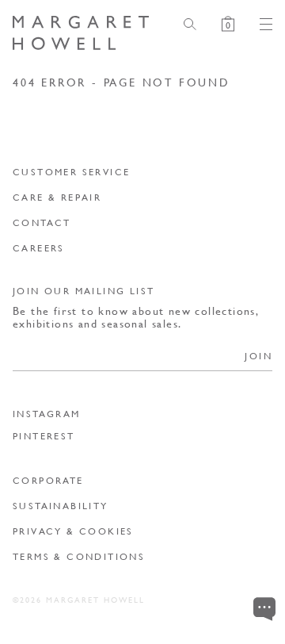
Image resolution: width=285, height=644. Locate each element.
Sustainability (60, 506)
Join (258, 356)
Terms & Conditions (79, 556)
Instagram (47, 414)
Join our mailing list (83, 291)
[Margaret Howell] (81, 33)
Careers (39, 248)
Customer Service (71, 172)
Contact (42, 222)
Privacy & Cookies (73, 531)
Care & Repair (57, 197)
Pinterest (44, 436)
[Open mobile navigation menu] (259, 24)
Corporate (48, 480)
